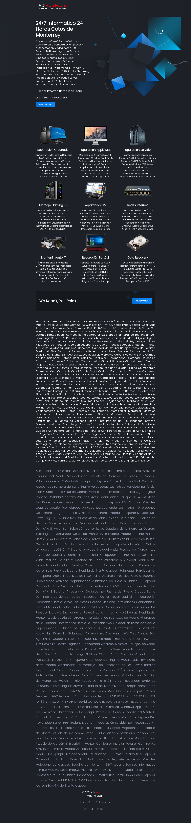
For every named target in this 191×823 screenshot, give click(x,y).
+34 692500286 (57, 97)
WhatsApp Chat (45, 105)
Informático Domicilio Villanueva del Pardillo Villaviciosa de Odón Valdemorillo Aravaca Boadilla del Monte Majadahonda (95, 560)
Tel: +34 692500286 (95, 809)
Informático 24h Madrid (95, 802)
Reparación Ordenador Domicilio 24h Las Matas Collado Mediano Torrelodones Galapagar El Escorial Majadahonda (95, 602)
